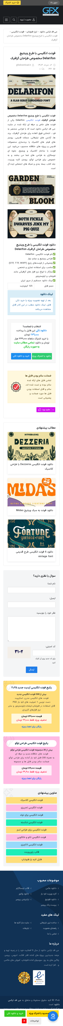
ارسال (31, 669)
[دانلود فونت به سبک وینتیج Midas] (31, 492)
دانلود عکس (51, 888)
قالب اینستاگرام (22, 888)
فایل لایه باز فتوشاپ (32, 859)
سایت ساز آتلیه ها (21, 922)
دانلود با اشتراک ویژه (41, 356)
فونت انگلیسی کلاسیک (31, 800)
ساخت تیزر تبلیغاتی (48, 922)
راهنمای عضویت (49, 928)
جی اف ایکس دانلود (48, 31)
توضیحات (34, 1021)
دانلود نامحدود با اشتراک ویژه (42, 1013)
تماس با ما (51, 933)
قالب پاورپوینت (31, 852)
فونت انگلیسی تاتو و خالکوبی (31, 837)
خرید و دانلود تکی (21, 356)
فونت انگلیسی (17, 31)
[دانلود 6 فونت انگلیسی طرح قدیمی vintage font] (31, 533)
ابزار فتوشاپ (32, 31)
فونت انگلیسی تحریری (31, 807)
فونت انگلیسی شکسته (31, 822)
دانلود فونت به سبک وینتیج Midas (34, 510)
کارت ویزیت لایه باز (48, 893)
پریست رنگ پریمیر (48, 905)
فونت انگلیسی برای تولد (31, 815)
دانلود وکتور (24, 893)
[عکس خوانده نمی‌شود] (19, 652)
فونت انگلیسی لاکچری (31, 845)
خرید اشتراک (10, 2)
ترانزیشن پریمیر (22, 899)
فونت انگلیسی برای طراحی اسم (31, 830)
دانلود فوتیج (50, 899)
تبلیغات (26, 928)
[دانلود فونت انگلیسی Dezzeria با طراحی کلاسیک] (31, 446)
